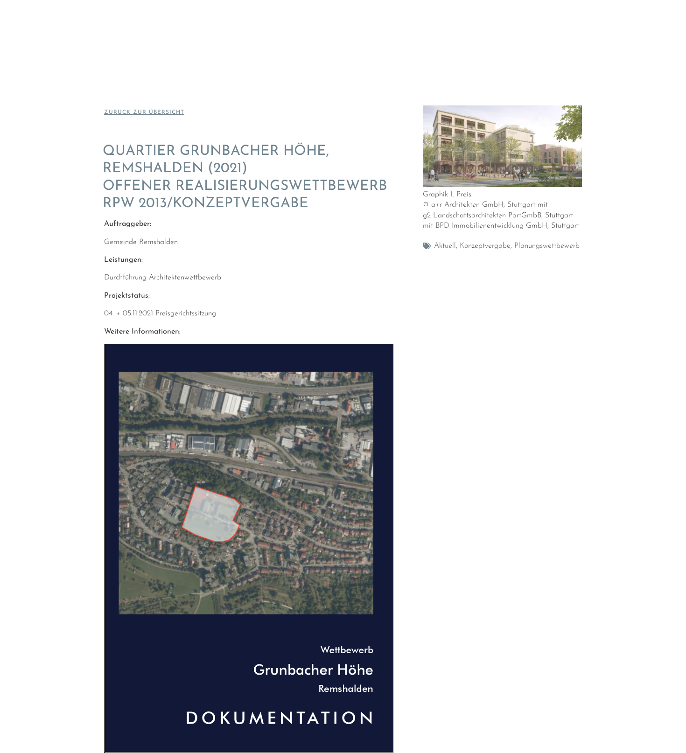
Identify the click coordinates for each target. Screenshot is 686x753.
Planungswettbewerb (547, 246)
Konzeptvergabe (485, 246)
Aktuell (445, 246)
